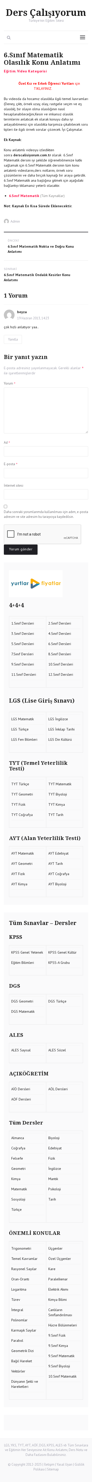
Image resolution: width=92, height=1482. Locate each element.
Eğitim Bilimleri (22, 962)
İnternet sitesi (13, 485)
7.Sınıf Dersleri (22, 654)
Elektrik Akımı (58, 1289)
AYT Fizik (18, 873)
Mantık (53, 1178)
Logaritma (18, 1289)
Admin (15, 221)
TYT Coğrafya (22, 814)
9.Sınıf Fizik (56, 1335)
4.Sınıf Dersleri (59, 633)
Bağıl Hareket (21, 1361)
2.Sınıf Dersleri (59, 623)
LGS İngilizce (58, 719)
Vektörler (18, 1371)
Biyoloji (54, 1138)
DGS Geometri (22, 1001)
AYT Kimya (19, 884)
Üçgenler (55, 1248)
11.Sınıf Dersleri (23, 674)
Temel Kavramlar (24, 1258)
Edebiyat (55, 1148)
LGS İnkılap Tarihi (62, 729)
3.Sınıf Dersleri (22, 633)
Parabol (17, 1340)
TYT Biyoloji (57, 794)
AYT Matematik (22, 853)
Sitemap (53, 1469)
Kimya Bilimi (57, 1299)
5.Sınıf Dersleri (22, 643)
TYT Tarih (55, 814)
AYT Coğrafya (58, 873)
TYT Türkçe (20, 784)
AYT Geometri (21, 863)
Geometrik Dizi (22, 1350)
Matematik (19, 1189)
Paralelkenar (58, 1279)
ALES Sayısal (21, 1050)
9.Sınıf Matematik (61, 1356)
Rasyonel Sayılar (24, 1269)
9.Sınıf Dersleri (22, 664)
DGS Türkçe (57, 1001)
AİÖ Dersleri (20, 1089)
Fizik (51, 1158)
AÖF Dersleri (21, 1099)
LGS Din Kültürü (60, 739)
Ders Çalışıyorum (46, 13)
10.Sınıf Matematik (62, 1376)
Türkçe (16, 1209)
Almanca (17, 1138)
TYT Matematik (59, 784)
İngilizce (54, 1168)
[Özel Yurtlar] (46, 583)
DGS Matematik (22, 1011)
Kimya (15, 1178)
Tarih (52, 1199)
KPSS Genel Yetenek (27, 952)
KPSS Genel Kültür (62, 952)
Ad (7, 442)
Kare (51, 1269)
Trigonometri (21, 1248)
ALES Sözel (57, 1050)
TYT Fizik (18, 804)
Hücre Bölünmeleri (62, 1325)
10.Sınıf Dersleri (60, 664)
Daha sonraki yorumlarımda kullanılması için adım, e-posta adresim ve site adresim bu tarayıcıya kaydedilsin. (46, 514)
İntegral (17, 1309)
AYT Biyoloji (57, 884)
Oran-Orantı (20, 1279)
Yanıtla (13, 339)
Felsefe (17, 1158)
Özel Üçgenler (59, 1258)
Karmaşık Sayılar (23, 1330)
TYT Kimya (56, 804)
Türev (15, 1299)
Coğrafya (18, 1148)
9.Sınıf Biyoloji (59, 1366)
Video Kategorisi (32, 71)
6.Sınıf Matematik (24, 195)
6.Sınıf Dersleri (59, 643)
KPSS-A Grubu (59, 962)
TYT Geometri (22, 794)
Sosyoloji (18, 1199)
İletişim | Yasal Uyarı (58, 1464)
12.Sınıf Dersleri (60, 674)
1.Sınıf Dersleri (22, 623)
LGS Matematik (22, 719)
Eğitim (10, 71)
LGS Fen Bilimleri (24, 739)
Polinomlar (19, 1320)
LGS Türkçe (20, 729)
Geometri (18, 1168)
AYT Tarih (55, 863)
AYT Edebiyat (58, 853)
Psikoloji (54, 1189)
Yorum (10, 383)
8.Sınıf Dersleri (59, 654)
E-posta (11, 464)
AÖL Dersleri (58, 1089)
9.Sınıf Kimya (58, 1345)
